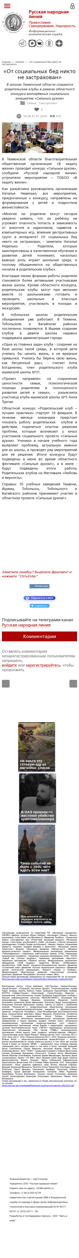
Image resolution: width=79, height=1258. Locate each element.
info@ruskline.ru (45, 1188)
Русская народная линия (26, 625)
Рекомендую (41, 586)
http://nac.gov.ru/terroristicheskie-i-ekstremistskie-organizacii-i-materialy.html (37, 979)
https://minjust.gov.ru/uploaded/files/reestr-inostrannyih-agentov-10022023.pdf (38, 1086)
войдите (9, 665)
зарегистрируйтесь (43, 665)
